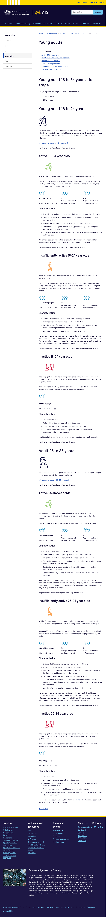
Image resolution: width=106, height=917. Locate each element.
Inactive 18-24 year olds (51, 61)
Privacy (50, 907)
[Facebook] (88, 827)
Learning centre (9, 853)
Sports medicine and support (36, 849)
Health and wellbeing (36, 845)
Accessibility (8, 911)
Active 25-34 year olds (51, 64)
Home (41, 33)
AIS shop (76, 2)
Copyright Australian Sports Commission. (19, 907)
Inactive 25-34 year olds (51, 69)
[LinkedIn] (101, 827)
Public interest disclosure (64, 907)
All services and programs (9, 857)
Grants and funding (10, 827)
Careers (85, 2)
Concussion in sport (36, 842)
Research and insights (8, 834)
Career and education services (10, 839)
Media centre (58, 830)
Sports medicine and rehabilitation (11, 849)
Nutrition (31, 830)
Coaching (32, 836)
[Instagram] (98, 827)
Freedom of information (85, 907)
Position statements (61, 839)
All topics (32, 853)
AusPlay (78, 800)
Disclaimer (41, 907)
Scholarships (8, 830)
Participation (52, 33)
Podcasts (56, 836)
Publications (58, 833)
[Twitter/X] (91, 827)
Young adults (10, 35)
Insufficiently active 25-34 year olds (56, 66)
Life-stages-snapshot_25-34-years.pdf (54, 480)
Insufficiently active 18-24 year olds (55, 58)
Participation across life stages (72, 33)
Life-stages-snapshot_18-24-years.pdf (53, 143)
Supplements (33, 833)
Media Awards (58, 842)
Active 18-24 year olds (50, 55)
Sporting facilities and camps (10, 844)
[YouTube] (95, 827)
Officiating (32, 839)
